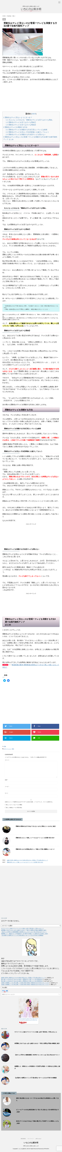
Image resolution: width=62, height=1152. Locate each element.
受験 (5, 746)
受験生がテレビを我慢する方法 (15, 127)
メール (7, 786)
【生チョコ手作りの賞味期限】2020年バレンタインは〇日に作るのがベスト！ (24, 932)
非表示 (34, 114)
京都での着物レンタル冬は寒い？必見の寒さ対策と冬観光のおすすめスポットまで (25, 982)
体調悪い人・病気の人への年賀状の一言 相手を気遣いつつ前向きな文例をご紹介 (24, 933)
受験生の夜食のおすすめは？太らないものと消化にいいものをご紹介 (36, 826)
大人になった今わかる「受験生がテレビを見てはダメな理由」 (30, 120)
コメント (7, 760)
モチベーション (7, 748)
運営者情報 (23, 1138)
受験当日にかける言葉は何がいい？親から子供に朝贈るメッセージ (35, 849)
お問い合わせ (38, 1138)
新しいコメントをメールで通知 (14, 804)
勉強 (13, 748)
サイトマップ (30, 1138)
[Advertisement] (31, 96)
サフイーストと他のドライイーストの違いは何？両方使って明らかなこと (22, 928)
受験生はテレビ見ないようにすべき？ (17, 117)
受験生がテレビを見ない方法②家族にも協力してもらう (27, 132)
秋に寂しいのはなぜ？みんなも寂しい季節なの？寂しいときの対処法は (22, 979)
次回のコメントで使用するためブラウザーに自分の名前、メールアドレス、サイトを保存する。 (29, 802)
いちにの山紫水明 (31, 1143)
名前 (6, 780)
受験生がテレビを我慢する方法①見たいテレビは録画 (26, 130)
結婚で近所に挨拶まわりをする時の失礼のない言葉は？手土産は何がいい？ (27, 860)
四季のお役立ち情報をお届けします (31, 1145)
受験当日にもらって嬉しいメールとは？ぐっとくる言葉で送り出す (35, 837)
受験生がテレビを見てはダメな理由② (21, 125)
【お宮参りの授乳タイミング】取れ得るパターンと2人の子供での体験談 (22, 935)
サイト (6, 793)
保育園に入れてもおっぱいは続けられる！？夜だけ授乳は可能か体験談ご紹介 (23, 930)
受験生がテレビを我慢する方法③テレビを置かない (26, 134)
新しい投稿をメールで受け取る (14, 807)
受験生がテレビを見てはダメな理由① (21, 122)
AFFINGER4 (46, 1148)
